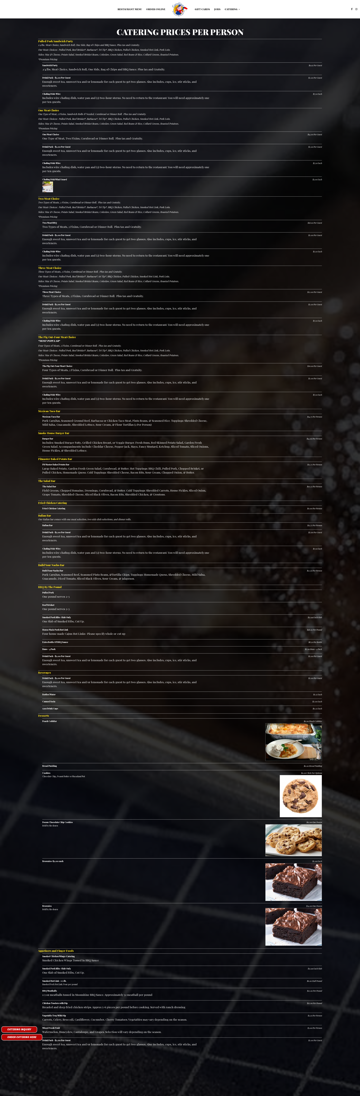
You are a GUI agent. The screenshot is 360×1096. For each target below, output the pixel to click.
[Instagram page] (356, 9)
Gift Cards (202, 9)
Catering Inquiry (19, 1029)
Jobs (217, 9)
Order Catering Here (21, 1037)
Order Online (155, 9)
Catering (231, 9)
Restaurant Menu (130, 9)
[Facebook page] (352, 9)
